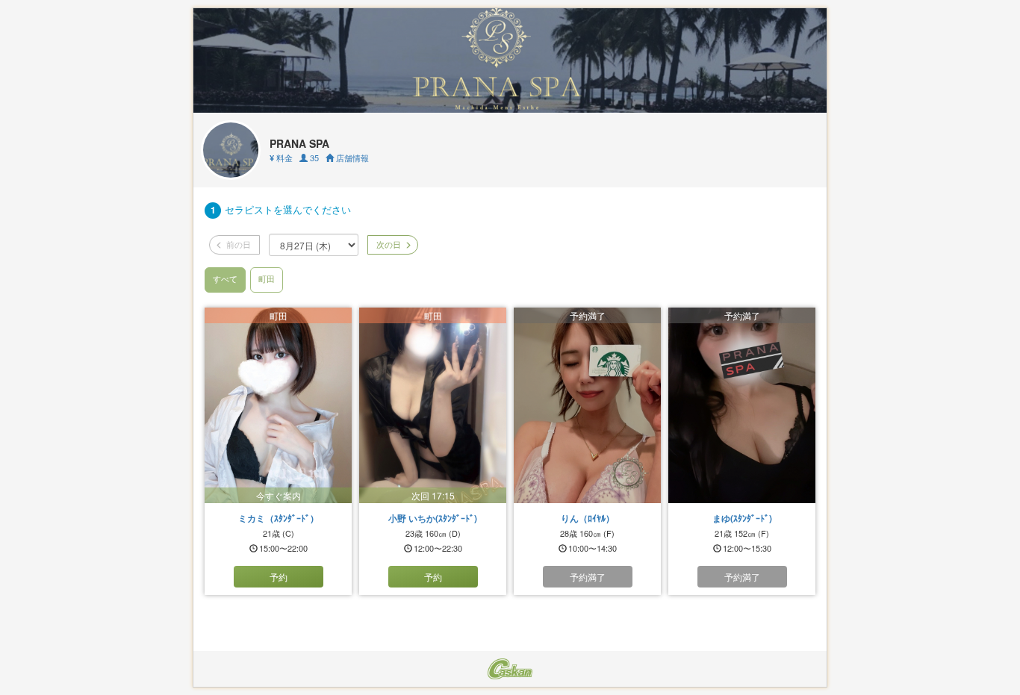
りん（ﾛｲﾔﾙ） (588, 518)
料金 (281, 157)
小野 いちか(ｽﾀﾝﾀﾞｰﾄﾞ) (432, 518)
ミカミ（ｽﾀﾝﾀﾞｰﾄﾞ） (278, 518)
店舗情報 (351, 157)
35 (313, 157)
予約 (278, 576)
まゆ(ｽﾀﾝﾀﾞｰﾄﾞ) (742, 518)
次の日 (387, 244)
